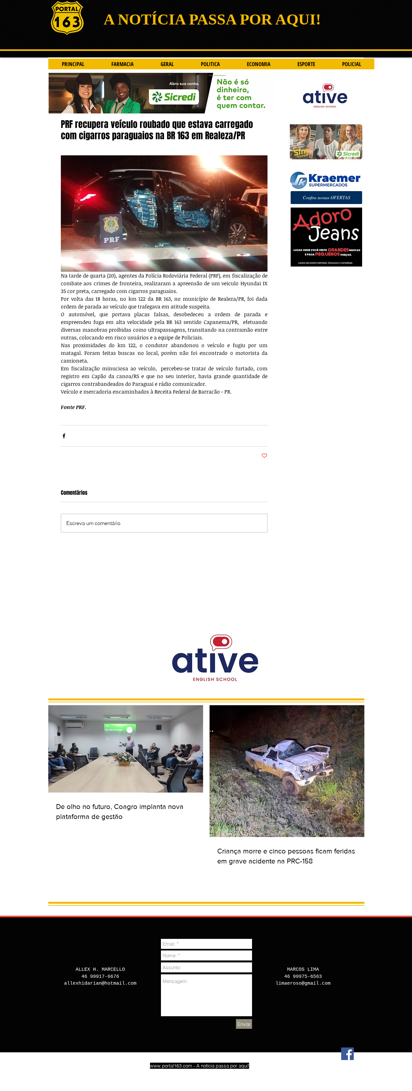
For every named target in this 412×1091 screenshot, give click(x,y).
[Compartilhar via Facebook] (64, 436)
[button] (326, 197)
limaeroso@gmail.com (303, 983)
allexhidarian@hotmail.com (100, 983)
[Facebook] (347, 1053)
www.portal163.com (171, 1066)
